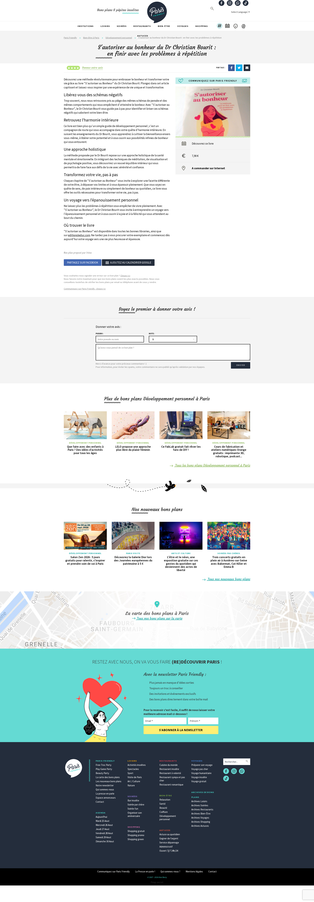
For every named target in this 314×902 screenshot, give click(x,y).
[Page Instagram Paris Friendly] (230, 3)
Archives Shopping (200, 821)
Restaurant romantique (171, 784)
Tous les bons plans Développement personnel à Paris (212, 465)
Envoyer (240, 365)
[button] (219, 26)
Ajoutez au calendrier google (130, 262)
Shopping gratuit (136, 831)
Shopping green (136, 839)
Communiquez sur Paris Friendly (113, 871)
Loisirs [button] (105, 26)
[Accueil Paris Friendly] (157, 10)
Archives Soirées (199, 805)
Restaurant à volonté (170, 773)
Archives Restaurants (202, 809)
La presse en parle (105, 793)
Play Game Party (104, 769)
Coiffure (163, 811)
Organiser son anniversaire (135, 814)
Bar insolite (133, 800)
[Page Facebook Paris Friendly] (222, 3)
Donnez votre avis (92, 67)
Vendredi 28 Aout (104, 833)
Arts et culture (181, 553)
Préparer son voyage (201, 764)
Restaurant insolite (169, 769)
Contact (100, 801)
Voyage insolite (199, 777)
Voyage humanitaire (201, 773)
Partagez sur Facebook (82, 262)
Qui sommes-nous (105, 789)
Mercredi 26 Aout (104, 825)
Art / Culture (134, 781)
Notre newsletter (105, 785)
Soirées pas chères (229, 553)
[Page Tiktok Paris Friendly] (246, 3)
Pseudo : (99, 333)
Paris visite (133, 553)
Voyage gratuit (198, 781)
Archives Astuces (200, 825)
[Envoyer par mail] (247, 67)
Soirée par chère (136, 804)
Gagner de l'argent (168, 838)
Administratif (166, 846)
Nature (131, 785)
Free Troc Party (103, 764)
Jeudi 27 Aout (102, 829)
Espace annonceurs (106, 797)
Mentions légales (194, 871)
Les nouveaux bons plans (108, 781)
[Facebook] (231, 67)
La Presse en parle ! (145, 871)
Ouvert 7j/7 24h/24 (168, 850)
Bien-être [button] (164, 26)
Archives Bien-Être (200, 813)
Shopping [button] (201, 26)
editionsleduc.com (79, 235)
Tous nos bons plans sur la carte (159, 618)
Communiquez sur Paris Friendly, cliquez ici (85, 288)
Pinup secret (157, 882)
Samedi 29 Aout (103, 837)
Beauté (163, 807)
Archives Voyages (200, 817)
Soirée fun (133, 808)
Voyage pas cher (199, 769)
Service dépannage (169, 842)
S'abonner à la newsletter (181, 730)
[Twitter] (239, 67)
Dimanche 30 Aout (105, 841)
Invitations (85, 26)
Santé (162, 803)
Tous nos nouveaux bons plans (228, 579)
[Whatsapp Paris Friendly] (238, 3)
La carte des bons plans (108, 777)
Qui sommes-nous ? (170, 871)
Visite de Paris (135, 777)
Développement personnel (85, 443)
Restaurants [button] (142, 26)
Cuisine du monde (168, 764)
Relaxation (164, 799)
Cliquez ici (125, 275)
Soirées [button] (121, 26)
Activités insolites (137, 764)
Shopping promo (136, 835)
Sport (130, 773)
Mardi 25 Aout (102, 820)
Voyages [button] (182, 26)
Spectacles (133, 769)
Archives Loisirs (199, 801)
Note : (152, 333)
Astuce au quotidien (169, 834)
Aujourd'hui (101, 816)
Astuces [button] (142, 36)
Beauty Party (102, 773)
